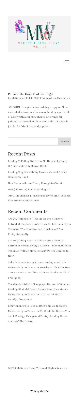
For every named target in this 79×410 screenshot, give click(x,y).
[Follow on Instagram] (19, 355)
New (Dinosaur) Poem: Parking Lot (29, 189)
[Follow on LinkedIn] (35, 355)
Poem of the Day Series (56, 98)
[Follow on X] (27, 355)
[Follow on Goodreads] (43, 355)
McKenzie (18, 98)
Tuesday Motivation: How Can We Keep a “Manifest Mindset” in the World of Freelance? (39, 272)
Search (64, 141)
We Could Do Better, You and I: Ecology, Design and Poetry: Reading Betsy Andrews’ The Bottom (39, 316)
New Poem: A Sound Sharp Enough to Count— (36, 183)
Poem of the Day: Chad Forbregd (30, 94)
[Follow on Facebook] (11, 355)
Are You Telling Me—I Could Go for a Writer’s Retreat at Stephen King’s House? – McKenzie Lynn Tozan (39, 224)
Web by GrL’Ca (39, 391)
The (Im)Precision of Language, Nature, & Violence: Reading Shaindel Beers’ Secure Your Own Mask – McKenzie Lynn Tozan (39, 289)
